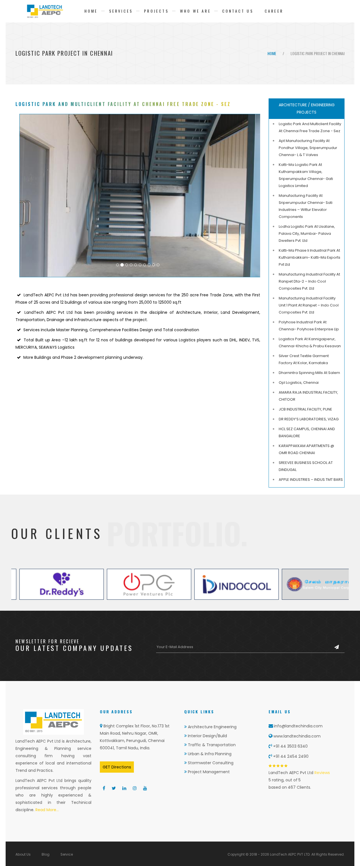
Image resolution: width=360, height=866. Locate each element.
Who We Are (195, 11)
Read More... (46, 810)
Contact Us (237, 11)
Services (121, 11)
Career (274, 11)
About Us (23, 854)
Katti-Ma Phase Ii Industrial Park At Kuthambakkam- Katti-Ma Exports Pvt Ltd (309, 257)
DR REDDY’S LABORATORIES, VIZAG (309, 419)
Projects (156, 11)
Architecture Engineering (212, 727)
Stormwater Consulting (210, 763)
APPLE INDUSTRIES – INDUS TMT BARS (311, 479)
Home (91, 11)
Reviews (321, 772)
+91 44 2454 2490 (291, 756)
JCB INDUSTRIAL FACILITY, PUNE (305, 409)
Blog (46, 854)
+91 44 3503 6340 (290, 746)
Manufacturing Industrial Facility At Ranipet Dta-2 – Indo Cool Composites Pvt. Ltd (309, 281)
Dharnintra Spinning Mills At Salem (309, 372)
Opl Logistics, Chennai (299, 382)
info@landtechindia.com (298, 726)
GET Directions (117, 767)
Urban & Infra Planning (209, 754)
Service (66, 854)
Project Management (208, 772)
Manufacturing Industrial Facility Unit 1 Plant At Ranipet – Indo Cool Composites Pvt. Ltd (309, 305)
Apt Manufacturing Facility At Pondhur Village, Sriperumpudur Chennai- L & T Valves (308, 147)
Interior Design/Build (207, 736)
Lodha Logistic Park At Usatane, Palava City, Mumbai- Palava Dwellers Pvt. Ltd (307, 233)
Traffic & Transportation (211, 745)
